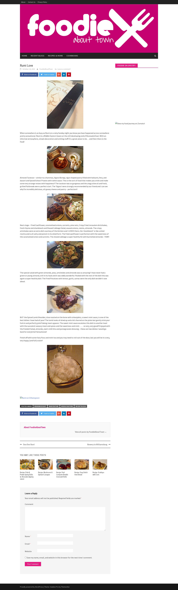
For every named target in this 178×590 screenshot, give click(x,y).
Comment (29, 504)
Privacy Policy (42, 2)
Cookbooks (72, 56)
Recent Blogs (37, 56)
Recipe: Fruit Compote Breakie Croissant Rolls (62, 474)
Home (24, 56)
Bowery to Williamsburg (97, 444)
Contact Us (31, 2)
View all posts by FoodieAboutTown (91, 432)
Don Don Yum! (29, 444)
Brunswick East (40, 406)
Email (28, 544)
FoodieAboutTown (46, 69)
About (23, 2)
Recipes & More (55, 56)
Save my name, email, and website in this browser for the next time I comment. (59, 557)
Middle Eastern (67, 406)
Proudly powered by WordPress (31, 587)
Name (28, 536)
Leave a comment (64, 69)
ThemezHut (65, 587)
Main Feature (53, 406)
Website (28, 551)
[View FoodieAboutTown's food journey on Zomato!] (130, 123)
